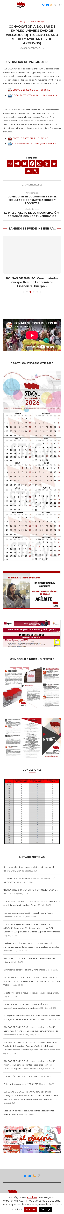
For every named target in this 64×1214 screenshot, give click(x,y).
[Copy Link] (35, 171)
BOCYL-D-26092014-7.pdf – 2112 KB (30, 138)
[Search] (60, 5)
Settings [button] (45, 1209)
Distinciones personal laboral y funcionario (24, 969)
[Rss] (51, 5)
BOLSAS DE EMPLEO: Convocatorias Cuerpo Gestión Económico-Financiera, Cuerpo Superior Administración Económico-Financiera (31, 1031)
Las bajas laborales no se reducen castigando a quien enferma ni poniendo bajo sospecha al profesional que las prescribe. (31, 947)
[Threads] (55, 5)
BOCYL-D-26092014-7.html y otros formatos (34, 143)
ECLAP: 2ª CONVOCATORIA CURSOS (22, 1076)
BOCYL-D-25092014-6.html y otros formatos (34, 95)
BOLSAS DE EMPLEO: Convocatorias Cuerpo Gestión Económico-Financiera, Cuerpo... (32, 282)
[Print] (54, 163)
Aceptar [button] (30, 1209)
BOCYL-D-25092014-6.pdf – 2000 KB (31, 90)
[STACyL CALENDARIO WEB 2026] (32, 466)
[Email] (47, 5)
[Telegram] (17, 163)
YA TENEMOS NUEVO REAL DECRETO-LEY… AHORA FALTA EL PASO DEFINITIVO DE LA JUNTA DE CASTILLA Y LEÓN (31, 981)
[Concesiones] (32, 779)
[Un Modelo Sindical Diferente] (32, 668)
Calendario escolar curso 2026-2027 (21, 1084)
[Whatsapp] (10, 163)
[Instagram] (39, 163)
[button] (6, 264)
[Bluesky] (43, 5)
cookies (32, 1197)
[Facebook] (32, 163)
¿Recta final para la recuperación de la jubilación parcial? (31, 992)
